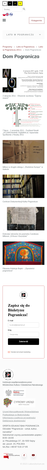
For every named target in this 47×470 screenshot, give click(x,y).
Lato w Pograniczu (20, 35)
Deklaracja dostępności (14, 420)
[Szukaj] (24, 9)
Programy (7, 46)
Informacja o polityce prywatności (19, 417)
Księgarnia (36, 20)
